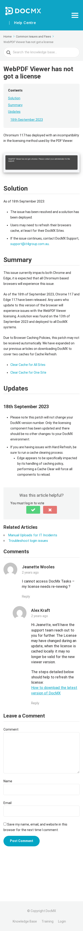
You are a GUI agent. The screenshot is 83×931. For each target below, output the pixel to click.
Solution (14, 98)
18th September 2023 (26, 119)
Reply (26, 596)
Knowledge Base (25, 921)
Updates (14, 111)
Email (7, 803)
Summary (15, 105)
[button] (33, 510)
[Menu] (74, 15)
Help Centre (25, 23)
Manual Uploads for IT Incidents (32, 535)
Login (62, 921)
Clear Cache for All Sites (27, 365)
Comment (10, 729)
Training (47, 921)
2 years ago (30, 572)
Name (7, 781)
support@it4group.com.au (29, 244)
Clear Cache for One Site (28, 372)
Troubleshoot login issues (28, 541)
